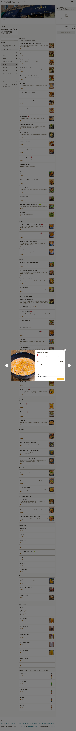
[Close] (65, 350)
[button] (7, 367)
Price (39, 361)
